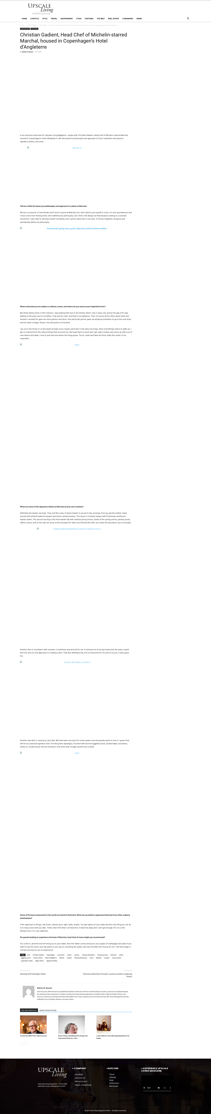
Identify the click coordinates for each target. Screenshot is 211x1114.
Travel (111, 1074)
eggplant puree (26, 958)
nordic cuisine (116, 958)
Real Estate (113, 1086)
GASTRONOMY (67, 18)
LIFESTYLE (34, 18)
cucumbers (60, 955)
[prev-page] (21, 1043)
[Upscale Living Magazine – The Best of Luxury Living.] (53, 1073)
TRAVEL (54, 18)
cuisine (69, 955)
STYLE (44, 18)
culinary (76, 955)
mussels (106, 958)
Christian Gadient (38, 955)
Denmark (113, 955)
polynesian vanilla (27, 961)
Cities (78, 18)
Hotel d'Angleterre (51, 958)
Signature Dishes (52, 961)
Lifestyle (112, 1077)
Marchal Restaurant (80, 958)
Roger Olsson (39, 961)
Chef (28, 955)
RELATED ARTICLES (29, 1010)
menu (91, 958)
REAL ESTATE (113, 18)
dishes (121, 955)
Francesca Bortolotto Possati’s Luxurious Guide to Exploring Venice (107, 975)
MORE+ (139, 18)
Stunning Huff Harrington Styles (33, 974)
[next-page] (25, 1043)
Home (22, 25)
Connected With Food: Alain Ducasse (33, 1036)
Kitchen (61, 958)
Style (111, 1080)
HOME (24, 18)
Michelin (98, 958)
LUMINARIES (127, 18)
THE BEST (101, 18)
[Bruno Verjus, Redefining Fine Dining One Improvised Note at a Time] (76, 1024)
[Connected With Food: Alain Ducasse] (38, 1024)
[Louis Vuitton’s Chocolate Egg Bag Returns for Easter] (114, 1024)
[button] (188, 19)
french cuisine (37, 958)
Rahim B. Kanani (27, 52)
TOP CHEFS (43, 25)
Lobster (69, 958)
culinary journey (102, 955)
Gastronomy (114, 1083)
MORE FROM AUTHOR (47, 1010)
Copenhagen (51, 955)
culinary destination (88, 955)
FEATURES (89, 18)
